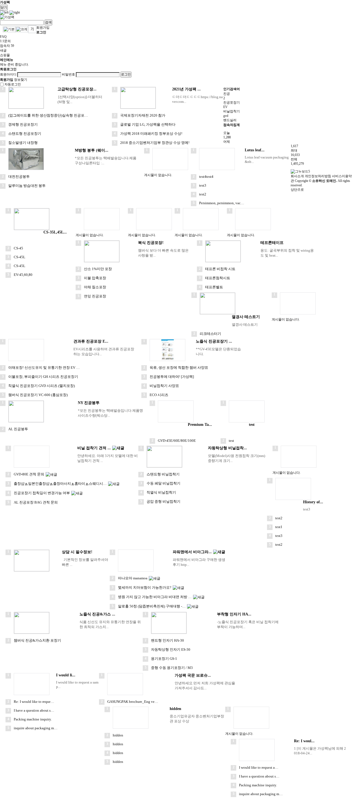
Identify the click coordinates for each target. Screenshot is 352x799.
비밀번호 (68, 74)
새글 (3, 50)
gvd (225, 116)
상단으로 (297, 190)
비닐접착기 (231, 111)
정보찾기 (20, 80)
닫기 (4, 7)
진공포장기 (231, 102)
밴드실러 (230, 120)
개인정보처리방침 (318, 176)
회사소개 (297, 176)
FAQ (3, 37)
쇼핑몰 (5, 55)
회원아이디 (8, 74)
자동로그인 (12, 84)
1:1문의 (5, 41)
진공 (226, 94)
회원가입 (43, 27)
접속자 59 (7, 46)
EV (225, 107)
